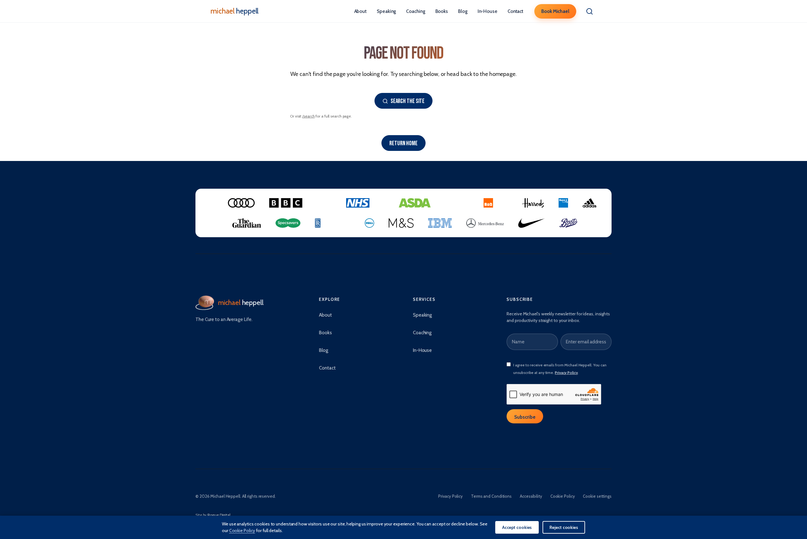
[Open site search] (589, 11)
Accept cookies (517, 527)
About (360, 11)
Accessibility (531, 496)
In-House (487, 11)
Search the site (408, 101)
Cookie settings (597, 496)
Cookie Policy (562, 496)
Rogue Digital (218, 515)
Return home (403, 143)
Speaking (386, 11)
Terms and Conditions (491, 496)
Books (441, 11)
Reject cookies (563, 527)
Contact (515, 11)
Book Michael (555, 11)
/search (308, 116)
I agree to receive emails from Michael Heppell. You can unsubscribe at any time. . (560, 369)
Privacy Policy (566, 372)
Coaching (415, 11)
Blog (462, 11)
